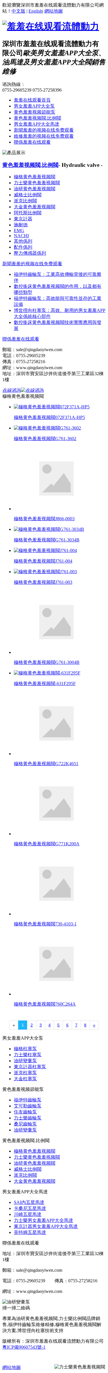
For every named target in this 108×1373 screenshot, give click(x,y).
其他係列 (23, 241)
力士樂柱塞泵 (27, 1054)
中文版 (18, 11)
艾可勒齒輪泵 (27, 1105)
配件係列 (23, 247)
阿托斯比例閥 (27, 212)
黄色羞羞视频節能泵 (34, 112)
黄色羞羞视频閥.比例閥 (37, 118)
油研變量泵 (25, 1060)
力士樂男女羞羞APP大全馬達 (43, 1220)
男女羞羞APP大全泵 (34, 106)
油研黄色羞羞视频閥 (34, 188)
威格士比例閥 (27, 194)
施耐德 (21, 224)
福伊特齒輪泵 (27, 1099)
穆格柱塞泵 (25, 1048)
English (35, 11)
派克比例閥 (25, 200)
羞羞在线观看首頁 (32, 100)
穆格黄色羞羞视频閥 (34, 176)
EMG (19, 230)
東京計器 (23, 218)
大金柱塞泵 (25, 1078)
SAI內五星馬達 (29, 1202)
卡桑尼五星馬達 (30, 1208)
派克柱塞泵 (25, 1072)
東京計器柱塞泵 (30, 1066)
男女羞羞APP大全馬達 (36, 124)
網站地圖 (53, 11)
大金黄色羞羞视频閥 (34, 206)
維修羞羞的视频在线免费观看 (44, 136)
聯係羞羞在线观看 (32, 142)
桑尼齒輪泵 (25, 1123)
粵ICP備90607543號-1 (24, 1347)
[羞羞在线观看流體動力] (50, 26)
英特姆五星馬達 (30, 1232)
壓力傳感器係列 (30, 253)
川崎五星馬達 (27, 1214)
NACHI (21, 235)
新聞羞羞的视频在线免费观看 (44, 130)
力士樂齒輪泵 (27, 1117)
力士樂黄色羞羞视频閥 (37, 182)
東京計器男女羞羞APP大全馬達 (46, 1226)
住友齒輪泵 (25, 1111)
